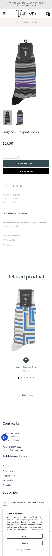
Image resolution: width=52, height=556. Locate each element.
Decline (25, 543)
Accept (24, 536)
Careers (6, 466)
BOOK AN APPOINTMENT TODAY (32, 4)
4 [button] (27, 378)
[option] (26, 332)
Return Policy (8, 480)
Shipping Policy (9, 475)
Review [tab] (23, 213)
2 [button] (21, 378)
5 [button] (30, 378)
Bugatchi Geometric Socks (26, 367)
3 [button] (24, 378)
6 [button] (33, 378)
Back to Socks (27, 395)
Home (15, 22)
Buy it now (26, 171)
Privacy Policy (37, 529)
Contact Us (7, 485)
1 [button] (18, 378)
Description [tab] (9, 213)
